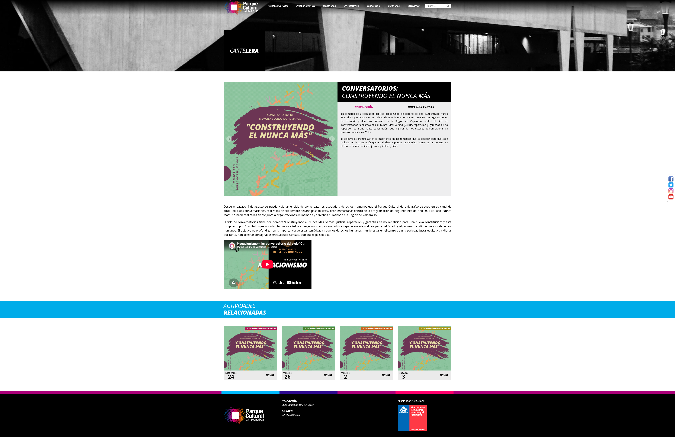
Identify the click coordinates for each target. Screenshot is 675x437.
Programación (305, 5)
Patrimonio (351, 5)
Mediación (329, 5)
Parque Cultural (278, 5)
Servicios (394, 5)
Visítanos (414, 5)
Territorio (373, 5)
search (448, 6)
